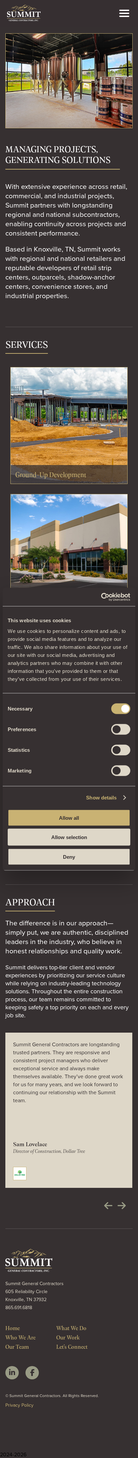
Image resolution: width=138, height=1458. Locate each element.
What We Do (71, 1328)
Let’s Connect (71, 1346)
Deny (69, 856)
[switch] (120, 729)
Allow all (69, 817)
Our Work (68, 1337)
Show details (101, 797)
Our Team (17, 1346)
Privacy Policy (19, 1405)
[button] (108, 1206)
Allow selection (69, 837)
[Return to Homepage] (24, 19)
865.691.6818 (18, 1307)
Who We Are (20, 1337)
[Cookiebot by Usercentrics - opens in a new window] (101, 597)
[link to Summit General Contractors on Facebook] (32, 1372)
